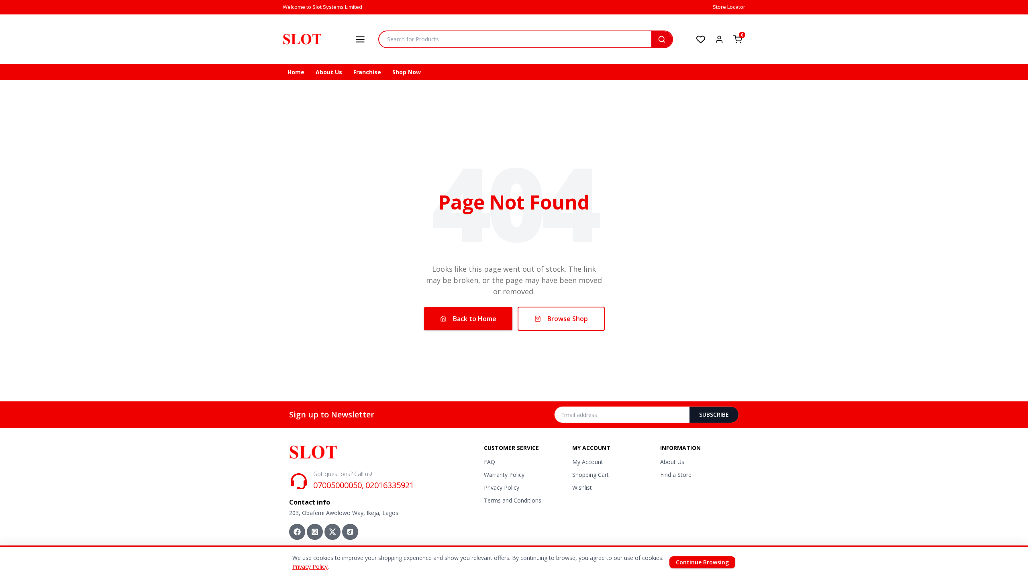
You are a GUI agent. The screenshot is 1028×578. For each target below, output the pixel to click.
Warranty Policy (504, 474)
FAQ (489, 462)
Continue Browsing (702, 562)
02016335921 (389, 485)
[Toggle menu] (360, 39)
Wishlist (582, 487)
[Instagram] (315, 532)
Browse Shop (567, 318)
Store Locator (729, 6)
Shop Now (406, 72)
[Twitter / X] (332, 532)
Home (296, 72)
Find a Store (675, 474)
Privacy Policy (501, 487)
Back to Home (474, 318)
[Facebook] (297, 532)
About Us (329, 72)
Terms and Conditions (512, 500)
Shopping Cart (590, 474)
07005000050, (338, 485)
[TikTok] (350, 532)
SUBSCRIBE (714, 414)
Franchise (367, 72)
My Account (587, 462)
